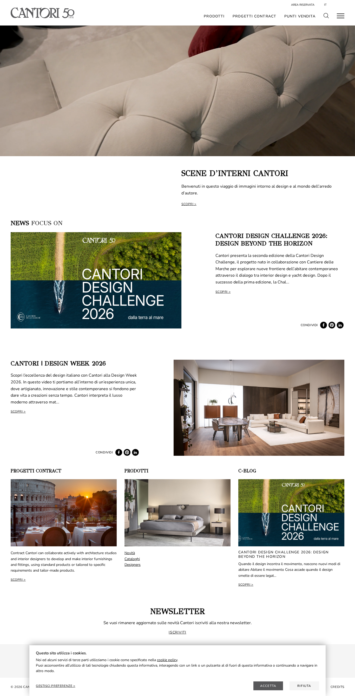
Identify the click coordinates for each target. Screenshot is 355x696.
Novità (129, 553)
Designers (132, 564)
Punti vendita (300, 16)
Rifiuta (304, 686)
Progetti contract (254, 16)
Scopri (187, 204)
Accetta (268, 686)
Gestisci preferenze (54, 686)
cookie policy (167, 659)
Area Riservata (302, 5)
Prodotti (214, 16)
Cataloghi (132, 558)
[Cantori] (42, 12)
